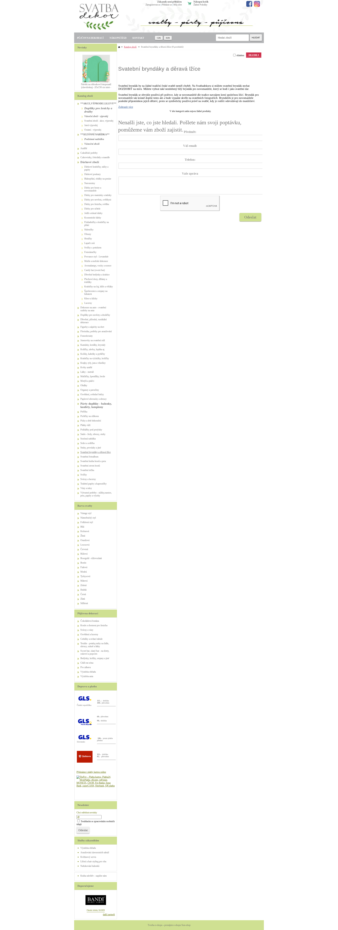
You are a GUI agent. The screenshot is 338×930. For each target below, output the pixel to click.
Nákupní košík (201, 1)
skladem (240, 55)
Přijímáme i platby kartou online (91, 772)
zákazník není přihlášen (169, 1)
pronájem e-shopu (172, 925)
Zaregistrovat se (153, 4)
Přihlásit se (167, 4)
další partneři (109, 914)
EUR (168, 38)
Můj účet (177, 4)
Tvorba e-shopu (155, 925)
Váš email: (190, 145)
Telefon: (190, 159)
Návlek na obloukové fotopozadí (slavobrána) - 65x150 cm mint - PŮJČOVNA (96, 87)
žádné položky (200, 4)
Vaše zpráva (190, 173)
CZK (159, 38)
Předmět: (190, 132)
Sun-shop (186, 925)
